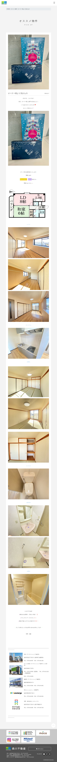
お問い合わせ (40, 748)
